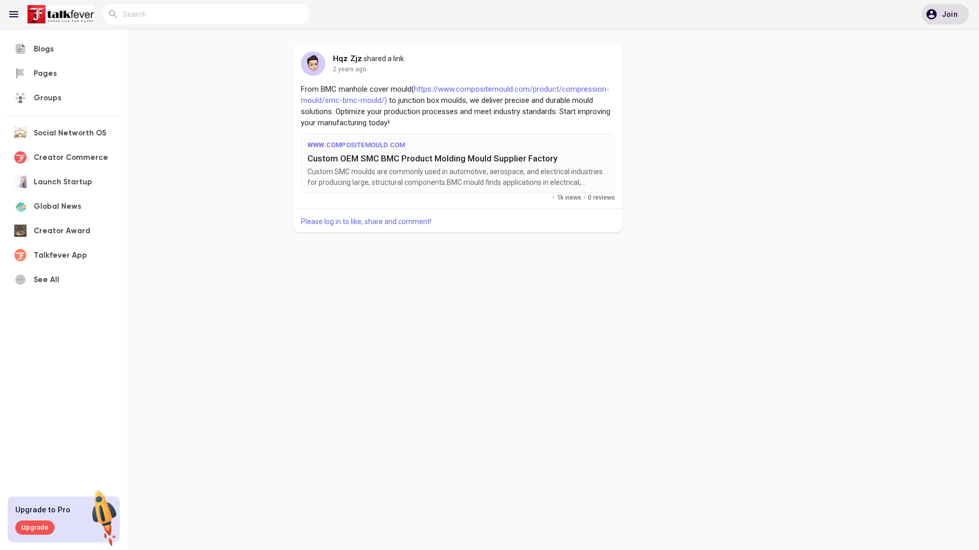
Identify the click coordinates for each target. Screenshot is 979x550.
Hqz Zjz (347, 58)
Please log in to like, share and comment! (366, 221)
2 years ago (350, 69)
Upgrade (34, 527)
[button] (945, 14)
